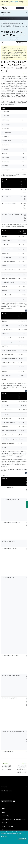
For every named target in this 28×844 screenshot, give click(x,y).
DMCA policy (5, 815)
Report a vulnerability (7, 826)
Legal (3, 812)
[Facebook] (2, 801)
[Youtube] (14, 801)
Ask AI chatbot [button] (15, 1)
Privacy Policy (4, 836)
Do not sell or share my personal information (13, 819)
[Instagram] (8, 801)
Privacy (4, 808)
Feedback (4, 822)
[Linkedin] (11, 801)
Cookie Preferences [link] (7, 830)
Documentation (6, 12)
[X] (5, 801)
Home (2, 22)
